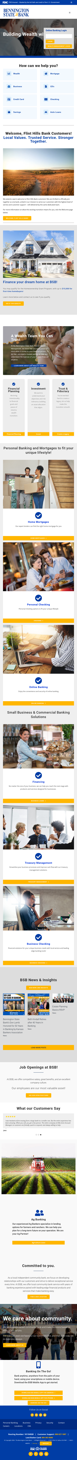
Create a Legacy (63, 434)
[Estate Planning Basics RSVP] (63, 998)
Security (49, 1420)
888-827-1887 (60, 1432)
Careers (6, 1424)
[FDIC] (16, 9)
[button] (36, 1132)
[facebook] (32, 1412)
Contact (61, 1420)
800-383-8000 (47, 1435)
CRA (29, 1424)
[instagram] (40, 1412)
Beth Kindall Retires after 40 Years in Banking (37, 1022)
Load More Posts (38, 1047)
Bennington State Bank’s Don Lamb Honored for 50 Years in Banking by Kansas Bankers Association (13, 1026)
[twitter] (36, 1412)
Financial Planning (14, 434)
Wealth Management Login (59, 46)
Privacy (38, 1420)
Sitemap (34, 1441)
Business (26, 1420)
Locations (18, 1424)
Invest (38, 434)
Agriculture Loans (38, 1240)
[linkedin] (44, 1412)
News (5, 1036)
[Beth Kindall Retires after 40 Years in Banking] (38, 1004)
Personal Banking (10, 1420)
